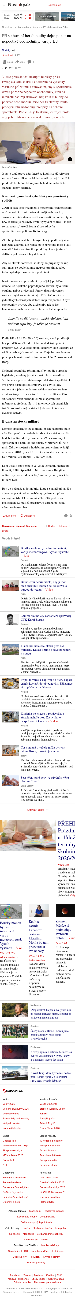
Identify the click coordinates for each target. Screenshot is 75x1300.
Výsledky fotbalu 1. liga (15, 1145)
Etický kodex (38, 1278)
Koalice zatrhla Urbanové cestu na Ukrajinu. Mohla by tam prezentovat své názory (38, 936)
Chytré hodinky (51, 1256)
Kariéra (50, 1275)
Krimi (23, 594)
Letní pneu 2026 (49, 1177)
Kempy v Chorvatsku (14, 1177)
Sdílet (22, 61)
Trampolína (61, 1228)
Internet (63, 526)
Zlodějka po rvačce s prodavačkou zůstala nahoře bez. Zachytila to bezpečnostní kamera (42, 717)
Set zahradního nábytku (50, 1233)
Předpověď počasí (53, 1210)
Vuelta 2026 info (48, 1103)
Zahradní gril (31, 1239)
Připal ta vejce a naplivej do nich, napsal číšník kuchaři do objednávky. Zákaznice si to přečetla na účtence (47, 683)
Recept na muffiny (50, 1145)
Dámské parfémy (40, 1251)
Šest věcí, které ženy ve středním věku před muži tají (45, 779)
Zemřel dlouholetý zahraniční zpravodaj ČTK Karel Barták (46, 618)
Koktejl (24, 692)
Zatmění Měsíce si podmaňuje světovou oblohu (63, 929)
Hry (43, 526)
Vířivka (44, 1239)
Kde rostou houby (27, 1216)
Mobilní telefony (50, 1245)
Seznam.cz (54, 4)
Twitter (27, 1275)
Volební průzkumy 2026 (16, 1108)
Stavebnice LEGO (18, 1251)
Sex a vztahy (27, 786)
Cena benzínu (47, 1216)
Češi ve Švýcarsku (13, 1192)
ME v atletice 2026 (13, 1155)
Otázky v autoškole (50, 1197)
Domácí (24, 624)
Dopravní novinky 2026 (52, 1187)
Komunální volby (12, 1128)
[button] (37, 143)
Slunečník (14, 1233)
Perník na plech (48, 1165)
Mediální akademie (18, 1278)
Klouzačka (28, 1233)
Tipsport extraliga (12, 1150)
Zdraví (24, 756)
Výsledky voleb (11, 1113)
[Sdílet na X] (71, 515)
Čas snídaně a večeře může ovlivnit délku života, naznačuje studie (43, 749)
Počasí (24, 560)
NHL (5, 1165)
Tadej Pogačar (47, 1118)
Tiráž (59, 1275)
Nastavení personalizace (47, 1282)
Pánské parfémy (36, 1262)
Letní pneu (58, 1251)
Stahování (31, 526)
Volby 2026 (9, 1103)
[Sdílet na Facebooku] (66, 515)
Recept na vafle (48, 1160)
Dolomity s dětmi (12, 1201)
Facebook (15, 1275)
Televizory (34, 1256)
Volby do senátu (11, 1123)
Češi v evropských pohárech (36, 1222)
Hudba (51, 526)
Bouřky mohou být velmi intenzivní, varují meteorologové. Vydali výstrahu (45, 550)
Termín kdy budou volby (16, 1118)
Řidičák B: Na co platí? (52, 1192)
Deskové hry (20, 1256)
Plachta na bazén (42, 1228)
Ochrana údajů (56, 1278)
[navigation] (4, 5)
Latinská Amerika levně (15, 1197)
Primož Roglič (47, 1123)
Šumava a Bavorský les (16, 1187)
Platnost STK (47, 1201)
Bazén (26, 1228)
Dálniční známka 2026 (52, 1182)
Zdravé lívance (48, 1150)
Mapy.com (35, 1210)
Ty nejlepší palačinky (51, 1140)
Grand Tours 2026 (50, 1128)
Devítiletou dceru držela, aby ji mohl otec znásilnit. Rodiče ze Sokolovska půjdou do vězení (44, 585)
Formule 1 (8, 1160)
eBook (10, 61)
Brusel (5, 530)
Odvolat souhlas (22, 1282)
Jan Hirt (44, 1113)
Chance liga (9, 1140)
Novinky (6, 50)
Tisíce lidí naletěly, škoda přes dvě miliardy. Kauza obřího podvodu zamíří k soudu (46, 649)
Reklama (38, 1275)
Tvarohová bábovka (51, 1155)
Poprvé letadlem (12, 1182)
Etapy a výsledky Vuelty (52, 1108)
